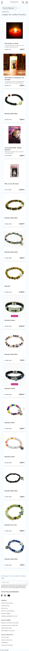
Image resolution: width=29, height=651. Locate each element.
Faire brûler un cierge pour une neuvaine (14, 78)
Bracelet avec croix (11, 525)
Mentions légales (5, 613)
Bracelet (7, 286)
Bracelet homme (10, 320)
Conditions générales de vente (9, 616)
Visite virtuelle (5, 637)
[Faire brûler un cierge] (14, 30)
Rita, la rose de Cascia (12, 184)
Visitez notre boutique (7, 603)
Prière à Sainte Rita (6, 628)
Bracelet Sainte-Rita (11, 252)
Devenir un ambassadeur (7, 611)
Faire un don (4, 608)
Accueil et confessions (7, 645)
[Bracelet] (14, 273)
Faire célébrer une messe (8, 630)
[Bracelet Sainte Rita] (14, 101)
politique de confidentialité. (21, 587)
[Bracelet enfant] (14, 410)
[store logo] (14, 2)
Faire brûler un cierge (11, 43)
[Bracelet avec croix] (14, 512)
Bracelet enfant (10, 423)
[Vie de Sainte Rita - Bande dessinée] (14, 135)
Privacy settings (4, 650)
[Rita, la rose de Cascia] (14, 171)
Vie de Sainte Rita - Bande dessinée (13, 149)
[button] (9, 8)
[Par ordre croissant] (19, 8)
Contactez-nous (5, 606)
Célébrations (4, 642)
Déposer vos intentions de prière (10, 623)
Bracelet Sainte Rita (11, 114)
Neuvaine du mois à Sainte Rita (9, 625)
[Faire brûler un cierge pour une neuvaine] (14, 65)
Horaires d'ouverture (6, 640)
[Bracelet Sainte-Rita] (14, 239)
